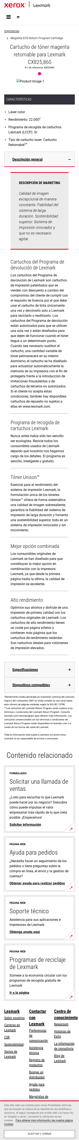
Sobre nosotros (14, 1018)
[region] (39, 1120)
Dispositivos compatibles (31, 685)
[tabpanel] (39, 414)
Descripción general (27, 159)
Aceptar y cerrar (39, 1133)
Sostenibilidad (14, 1044)
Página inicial (58, 5)
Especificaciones (25, 670)
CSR (7, 1037)
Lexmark (12, 1011)
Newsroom (61, 1024)
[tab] (39, 159)
